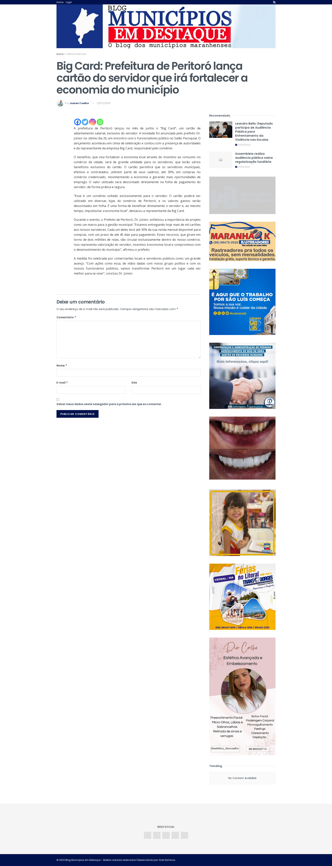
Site (134, 383)
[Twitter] (85, 122)
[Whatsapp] (100, 122)
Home (59, 2)
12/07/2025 (103, 103)
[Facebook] (77, 122)
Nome (61, 365)
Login (69, 2)
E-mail (62, 383)
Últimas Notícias (76, 54)
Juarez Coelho (79, 103)
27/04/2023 (244, 144)
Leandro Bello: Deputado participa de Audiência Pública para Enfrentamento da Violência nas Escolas (254, 132)
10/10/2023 (243, 166)
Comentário (66, 317)
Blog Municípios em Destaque (82, 860)
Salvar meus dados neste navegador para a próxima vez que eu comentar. (109, 404)
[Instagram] (92, 122)
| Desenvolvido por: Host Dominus (155, 860)
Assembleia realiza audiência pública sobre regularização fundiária (254, 158)
